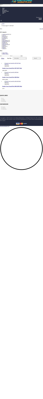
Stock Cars (4, 46)
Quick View (7, 84)
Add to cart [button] (6, 64)
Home (3, 23)
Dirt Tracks (4, 36)
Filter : (1, 28)
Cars (3, 35)
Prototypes (4, 43)
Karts (3, 39)
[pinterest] (15, 114)
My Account (4, 101)
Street (3, 47)
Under (4, 52)
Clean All (41, 28)
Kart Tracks (4, 38)
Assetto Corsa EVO (5, 34)
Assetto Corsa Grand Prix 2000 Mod (10, 77)
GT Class (4, 37)
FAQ (3, 13)
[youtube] (13, 114)
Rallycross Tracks (5, 44)
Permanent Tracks (5, 41)
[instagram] (11, 114)
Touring (3, 48)
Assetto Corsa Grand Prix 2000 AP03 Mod (12, 86)
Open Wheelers (5, 40)
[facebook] (6, 114)
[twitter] (8, 114)
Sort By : (9, 58)
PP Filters (4, 42)
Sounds (3, 45)
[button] (21, 169)
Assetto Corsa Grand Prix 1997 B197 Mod (12, 68)
